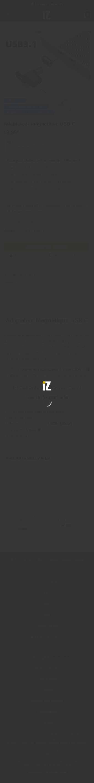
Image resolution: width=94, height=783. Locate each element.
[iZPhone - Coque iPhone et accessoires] (47, 386)
